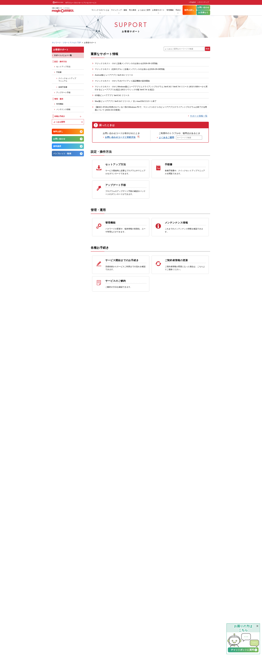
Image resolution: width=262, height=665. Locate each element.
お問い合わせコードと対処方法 (120, 137)
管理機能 (170, 10)
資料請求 (57, 146)
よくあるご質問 (144, 10)
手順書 (59, 72)
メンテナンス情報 (63, 109)
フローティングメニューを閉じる (257, 626)
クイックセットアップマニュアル (67, 79)
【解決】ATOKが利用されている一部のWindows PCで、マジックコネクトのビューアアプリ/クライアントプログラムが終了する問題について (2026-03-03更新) (151, 108)
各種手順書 (62, 87)
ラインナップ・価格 (119, 10)
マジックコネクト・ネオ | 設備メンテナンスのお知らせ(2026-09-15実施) (126, 63)
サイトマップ (204, 2)
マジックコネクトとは (100, 10)
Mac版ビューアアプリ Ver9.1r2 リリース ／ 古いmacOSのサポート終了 (126, 101)
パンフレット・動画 (62, 153)
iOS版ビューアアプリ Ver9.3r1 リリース (112, 95)
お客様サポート (158, 10)
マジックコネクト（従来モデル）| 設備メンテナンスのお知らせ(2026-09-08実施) (130, 69)
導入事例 (132, 10)
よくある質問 (59, 122)
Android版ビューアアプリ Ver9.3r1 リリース (114, 75)
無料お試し (189, 10)
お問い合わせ (203, 7)
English (193, 2)
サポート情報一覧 (198, 116)
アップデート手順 (63, 93)
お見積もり (203, 12)
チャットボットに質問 (243, 650)
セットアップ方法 (63, 67)
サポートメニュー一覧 (63, 55)
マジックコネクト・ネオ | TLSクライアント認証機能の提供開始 (122, 81)
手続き (178, 10)
